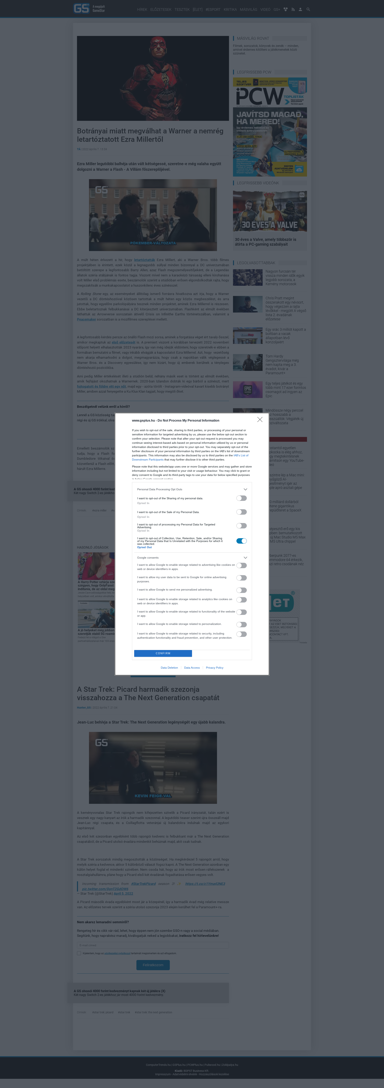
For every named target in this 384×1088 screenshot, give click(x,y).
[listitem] (192, 489)
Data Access (192, 667)
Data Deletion (169, 667)
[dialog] (192, 544)
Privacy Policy (214, 667)
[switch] (241, 498)
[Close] (261, 421)
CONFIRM (163, 653)
